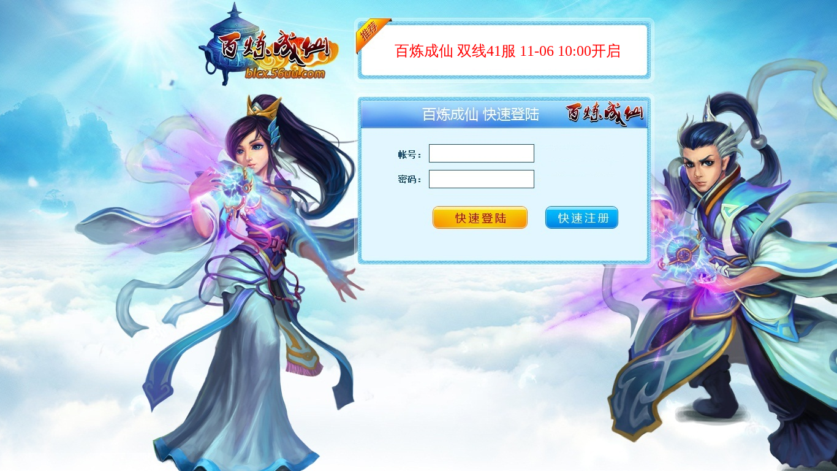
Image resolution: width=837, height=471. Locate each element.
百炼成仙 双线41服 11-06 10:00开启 (508, 51)
